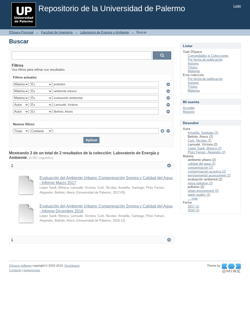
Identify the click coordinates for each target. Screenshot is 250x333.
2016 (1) (193, 210)
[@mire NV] (231, 268)
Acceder (189, 108)
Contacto (15, 270)
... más (193, 198)
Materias (194, 71)
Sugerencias (31, 270)
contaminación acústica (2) (207, 171)
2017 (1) (193, 206)
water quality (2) (199, 194)
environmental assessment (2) (209, 175)
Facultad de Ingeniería (57, 32)
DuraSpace (72, 265)
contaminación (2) (200, 167)
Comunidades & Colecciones (208, 56)
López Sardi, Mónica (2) (204, 148)
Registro (189, 112)
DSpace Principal (21, 32)
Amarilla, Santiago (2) (203, 133)
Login (237, 6)
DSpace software (20, 265)
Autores (193, 63)
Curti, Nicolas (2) (199, 140)
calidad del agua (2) (201, 164)
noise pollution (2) (200, 183)
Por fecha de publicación (205, 59)
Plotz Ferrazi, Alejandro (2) (206, 152)
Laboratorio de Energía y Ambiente (104, 32)
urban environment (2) (203, 191)
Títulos (193, 67)
